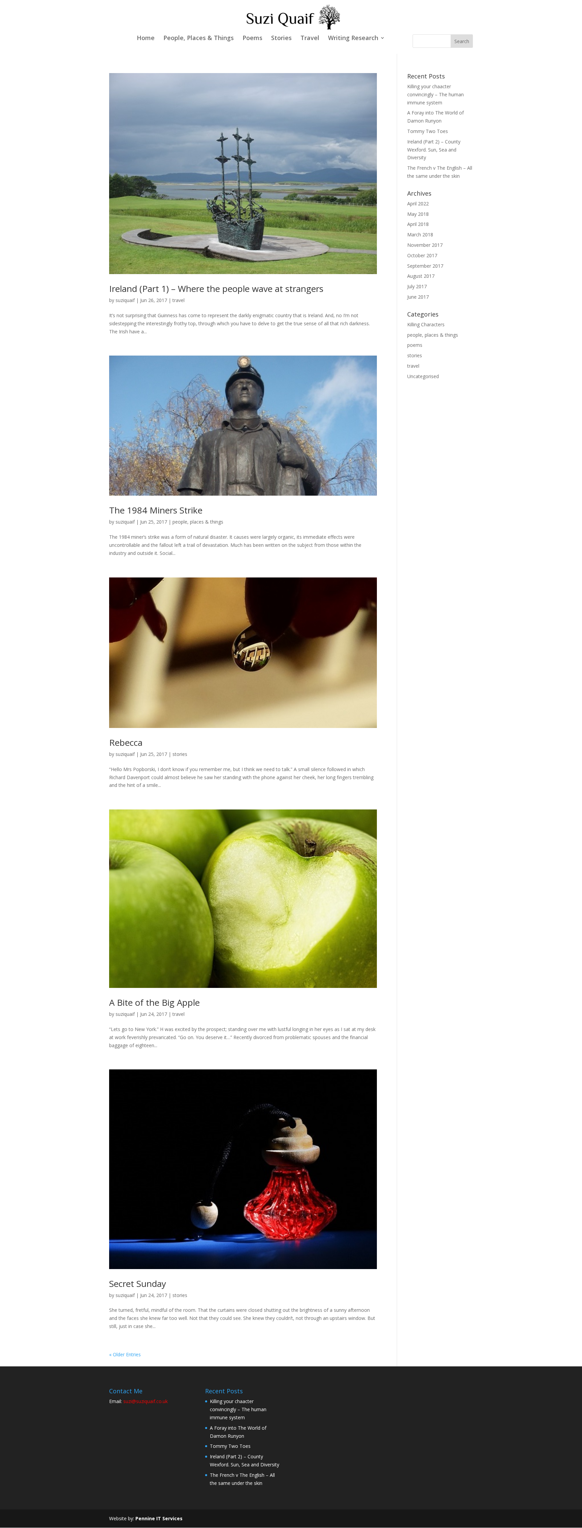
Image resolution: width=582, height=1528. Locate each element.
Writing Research (353, 38)
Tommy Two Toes (427, 131)
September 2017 (425, 266)
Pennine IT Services (159, 1518)
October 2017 (422, 255)
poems (414, 345)
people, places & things (197, 522)
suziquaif (125, 300)
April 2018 (418, 224)
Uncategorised (423, 376)
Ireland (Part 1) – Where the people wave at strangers (216, 289)
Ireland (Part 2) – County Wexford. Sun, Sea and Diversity (433, 149)
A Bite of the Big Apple (154, 1002)
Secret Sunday (137, 1283)
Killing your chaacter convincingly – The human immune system (435, 94)
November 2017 (425, 245)
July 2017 (417, 286)
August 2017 (420, 276)
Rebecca (125, 742)
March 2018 (420, 234)
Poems (252, 38)
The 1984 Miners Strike (155, 510)
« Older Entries (125, 1354)
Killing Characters (426, 324)
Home (146, 38)
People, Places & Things (198, 38)
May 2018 (418, 214)
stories (179, 754)
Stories (281, 38)
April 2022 (418, 203)
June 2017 (418, 297)
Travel (309, 38)
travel (178, 300)
